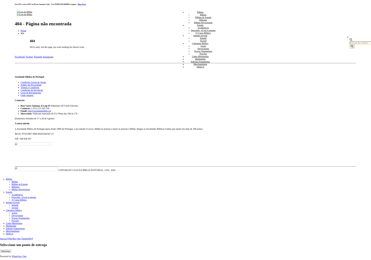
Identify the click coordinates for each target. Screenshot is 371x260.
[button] (1, 174)
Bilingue (203, 20)
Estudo (200, 25)
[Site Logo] (24, 13)
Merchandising (200, 64)
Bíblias (200, 12)
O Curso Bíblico (203, 33)
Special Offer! (6, 238)
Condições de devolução (32, 90)
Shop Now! (82, 4)
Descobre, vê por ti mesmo (203, 30)
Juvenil (203, 41)
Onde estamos (27, 95)
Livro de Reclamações (31, 93)
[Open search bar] (351, 40)
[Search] (352, 46)
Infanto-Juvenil (200, 35)
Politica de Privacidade (31, 85)
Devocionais (203, 48)
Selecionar (5, 251)
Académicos (203, 28)
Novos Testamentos (203, 51)
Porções (203, 54)
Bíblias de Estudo (203, 17)
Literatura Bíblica (200, 43)
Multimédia (200, 59)
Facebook (20, 56)
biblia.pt (200, 67)
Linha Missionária (200, 56)
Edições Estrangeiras (200, 61)
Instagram (48, 56)
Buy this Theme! (23, 238)
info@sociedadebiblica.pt (39, 111)
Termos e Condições (30, 87)
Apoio (203, 46)
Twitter (29, 56)
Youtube (38, 56)
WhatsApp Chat (19, 256)
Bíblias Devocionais (203, 22)
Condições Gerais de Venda (33, 82)
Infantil (203, 38)
